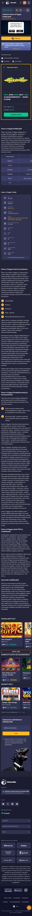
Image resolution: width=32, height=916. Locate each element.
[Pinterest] (17, 804)
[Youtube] (3, 804)
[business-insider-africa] (8, 853)
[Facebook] (12, 804)
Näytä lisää (16, 651)
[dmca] (18, 890)
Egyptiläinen (12, 218)
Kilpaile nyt (16, 49)
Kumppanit (25, 898)
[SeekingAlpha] (8, 860)
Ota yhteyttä (16, 898)
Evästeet (5, 902)
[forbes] (24, 845)
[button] (7, 644)
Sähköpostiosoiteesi (10, 728)
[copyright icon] (24, 853)
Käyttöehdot (25, 902)
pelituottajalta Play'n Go (9, 18)
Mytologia (19, 220)
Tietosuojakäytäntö (15, 902)
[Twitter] (8, 804)
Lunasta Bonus (16, 114)
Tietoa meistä (7, 898)
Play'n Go (11, 208)
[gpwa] (8, 890)
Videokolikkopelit (13, 213)
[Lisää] (29, 907)
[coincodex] (24, 860)
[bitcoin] (8, 845)
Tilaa (16, 733)
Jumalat (18, 218)
